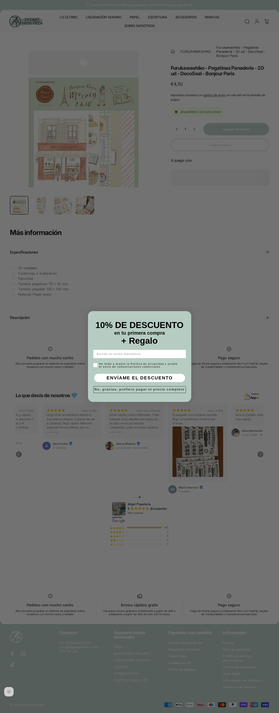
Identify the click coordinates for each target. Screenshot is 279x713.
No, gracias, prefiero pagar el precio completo (139, 389)
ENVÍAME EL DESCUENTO (140, 377)
